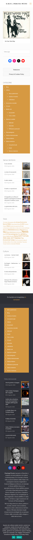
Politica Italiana (10, 138)
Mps (5, 232)
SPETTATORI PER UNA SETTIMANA (16, 237)
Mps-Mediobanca (11, 232)
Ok (13, 537)
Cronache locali (13, 145)
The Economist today (13, 239)
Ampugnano (11, 222)
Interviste (11, 125)
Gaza (8, 226)
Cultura (8, 90)
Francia (4, 226)
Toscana (24, 242)
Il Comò (8, 106)
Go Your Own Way (10, 41)
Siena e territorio (10, 141)
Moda (26, 230)
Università (13, 243)
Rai (26, 234)
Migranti (22, 230)
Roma (4, 236)
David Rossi (17, 224)
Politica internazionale (12, 135)
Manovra (5, 230)
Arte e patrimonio (13, 93)
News (25, 231)
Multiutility (19, 232)
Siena (16, 236)
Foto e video (12, 115)
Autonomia (23, 222)
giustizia (18, 226)
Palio (4, 234)
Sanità (8, 236)
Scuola (11, 236)
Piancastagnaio (10, 132)
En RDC (22, 224)
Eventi (10, 148)
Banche (5, 224)
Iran (23, 226)
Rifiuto (19, 537)
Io (20, 226)
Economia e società (11, 103)
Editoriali (11, 122)
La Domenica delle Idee (9, 228)
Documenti (12, 112)
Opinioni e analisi (10, 119)
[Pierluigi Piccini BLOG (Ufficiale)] (16, 3)
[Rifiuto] (31, 531)
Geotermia (12, 226)
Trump (4, 243)
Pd (6, 234)
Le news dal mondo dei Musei (22, 228)
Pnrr (19, 234)
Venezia (18, 243)
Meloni (18, 230)
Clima (12, 224)
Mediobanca (12, 230)
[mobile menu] (30, 3)
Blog (7, 87)
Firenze (26, 224)
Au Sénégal (17, 222)
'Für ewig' (5, 222)
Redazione (16, 70)
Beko (9, 224)
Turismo (9, 243)
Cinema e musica (13, 96)
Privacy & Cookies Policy (16, 74)
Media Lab (9, 109)
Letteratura (11, 99)
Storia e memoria (13, 151)
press (23, 234)
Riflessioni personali (14, 129)
